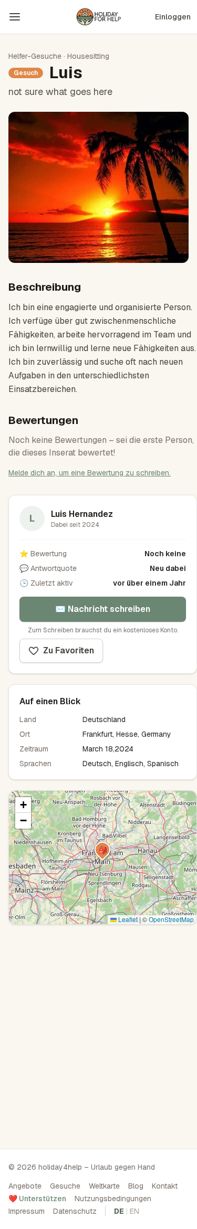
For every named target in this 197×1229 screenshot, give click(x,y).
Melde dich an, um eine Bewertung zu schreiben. (89, 473)
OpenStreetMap (171, 919)
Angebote (25, 1186)
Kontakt (165, 1186)
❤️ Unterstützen (37, 1198)
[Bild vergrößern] (98, 187)
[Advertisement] (98, 1033)
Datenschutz (75, 1211)
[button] (102, 849)
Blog (135, 1186)
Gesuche (65, 1186)
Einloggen (173, 17)
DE (119, 1211)
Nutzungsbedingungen (113, 1198)
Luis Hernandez (82, 514)
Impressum (26, 1211)
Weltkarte (104, 1186)
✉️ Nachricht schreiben (102, 608)
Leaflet (127, 919)
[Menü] (14, 16)
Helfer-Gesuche (34, 56)
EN (134, 1211)
